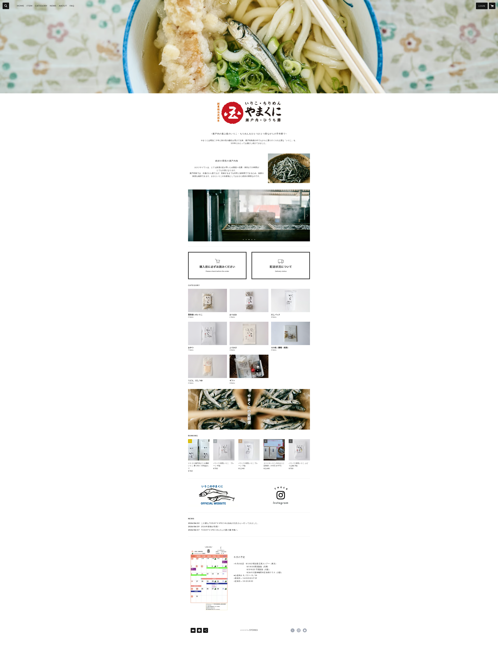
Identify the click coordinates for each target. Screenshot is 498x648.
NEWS (53, 5)
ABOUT (63, 5)
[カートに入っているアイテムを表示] (492, 6)
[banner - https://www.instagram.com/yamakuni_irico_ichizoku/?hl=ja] (280, 495)
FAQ (72, 5)
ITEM (29, 5)
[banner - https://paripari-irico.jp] (217, 495)
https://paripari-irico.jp (305, 630)
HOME (20, 5)
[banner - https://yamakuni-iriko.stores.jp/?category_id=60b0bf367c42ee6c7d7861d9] (249, 409)
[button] (482, 6)
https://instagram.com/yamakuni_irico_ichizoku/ (299, 630)
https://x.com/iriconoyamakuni (293, 630)
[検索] (6, 6)
